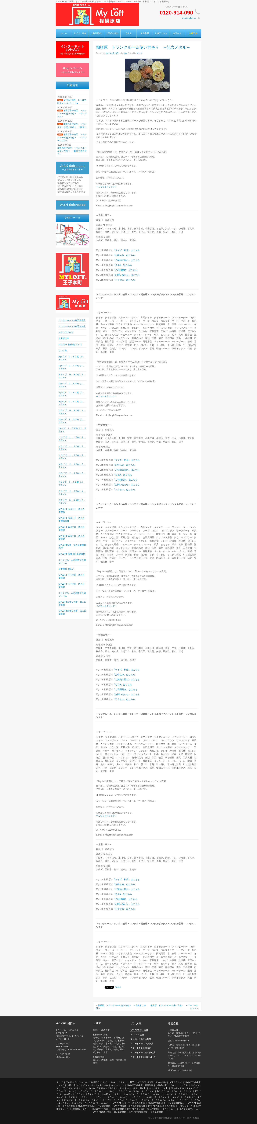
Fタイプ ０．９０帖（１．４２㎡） (105, 1094)
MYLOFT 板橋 (137, 1034)
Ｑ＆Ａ (129, 33)
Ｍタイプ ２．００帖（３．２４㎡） (81, 1100)
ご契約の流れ (112, 33)
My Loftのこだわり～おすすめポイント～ (105, 1088)
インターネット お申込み (72, 49)
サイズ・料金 (80, 33)
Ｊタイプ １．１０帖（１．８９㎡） (110, 1097)
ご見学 (131, 1082)
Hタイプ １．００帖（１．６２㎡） (182, 1094)
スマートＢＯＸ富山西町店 (142, 1052)
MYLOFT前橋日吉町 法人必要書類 (146, 1112)
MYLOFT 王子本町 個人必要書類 (108, 1109)
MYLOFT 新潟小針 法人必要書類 (94, 1106)
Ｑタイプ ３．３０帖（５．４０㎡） (91, 1103)
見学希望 (145, 33)
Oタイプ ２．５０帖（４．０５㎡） (158, 1100)
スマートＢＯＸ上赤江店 (141, 1043)
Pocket (118, 987)
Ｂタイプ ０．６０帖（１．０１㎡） (136, 1091)
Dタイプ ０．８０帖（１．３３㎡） (174, 1091)
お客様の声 (64, 338)
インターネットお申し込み (95, 1085)
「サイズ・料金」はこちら (126, 250)
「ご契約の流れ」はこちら (126, 260)
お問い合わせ (73, 1085)
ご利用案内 (96, 33)
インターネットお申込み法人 (72, 326)
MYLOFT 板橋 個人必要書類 (72, 554)
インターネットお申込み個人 (72, 320)
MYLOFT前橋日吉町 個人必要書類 (109, 1112)
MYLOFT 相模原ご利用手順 (140, 1085)
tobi (125, 53)
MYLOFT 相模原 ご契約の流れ (151, 1082)
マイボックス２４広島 (140, 1039)
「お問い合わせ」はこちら (126, 275)
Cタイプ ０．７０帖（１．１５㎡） (97, 1091)
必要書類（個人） (67, 569)
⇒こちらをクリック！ (106, 186)
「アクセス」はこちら (124, 280)
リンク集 (63, 350)
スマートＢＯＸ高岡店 (140, 1048)
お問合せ (177, 33)
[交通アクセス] (72, 234)
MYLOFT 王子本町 (139, 1030)
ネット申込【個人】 (136, 1088)
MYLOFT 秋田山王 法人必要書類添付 (166, 1103)
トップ (60, 1082)
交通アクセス (161, 33)
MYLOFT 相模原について (70, 344)
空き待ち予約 (177, 1088)
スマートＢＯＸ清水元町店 (142, 1057)
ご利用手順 (72, 205)
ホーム (64, 33)
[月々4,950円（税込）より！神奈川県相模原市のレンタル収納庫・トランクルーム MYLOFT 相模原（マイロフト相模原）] (97, 14)
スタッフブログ (66, 332)
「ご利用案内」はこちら (125, 270)
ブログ (139, 53)
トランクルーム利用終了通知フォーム (180, 1109)
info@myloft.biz (189, 18)
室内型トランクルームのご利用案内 (82, 1082)
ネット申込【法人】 (158, 1088)
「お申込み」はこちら (124, 255)
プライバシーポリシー (72, 1088)
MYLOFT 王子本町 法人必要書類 (143, 1109)
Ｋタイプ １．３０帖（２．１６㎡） (149, 1097)
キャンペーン (72, 69)
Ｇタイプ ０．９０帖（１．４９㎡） (143, 1094)
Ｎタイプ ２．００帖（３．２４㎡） (120, 1100)
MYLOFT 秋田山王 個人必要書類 (129, 1103)
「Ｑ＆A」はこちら (122, 265)
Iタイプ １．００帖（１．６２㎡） (73, 1097)
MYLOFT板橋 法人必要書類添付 (129, 1106)
